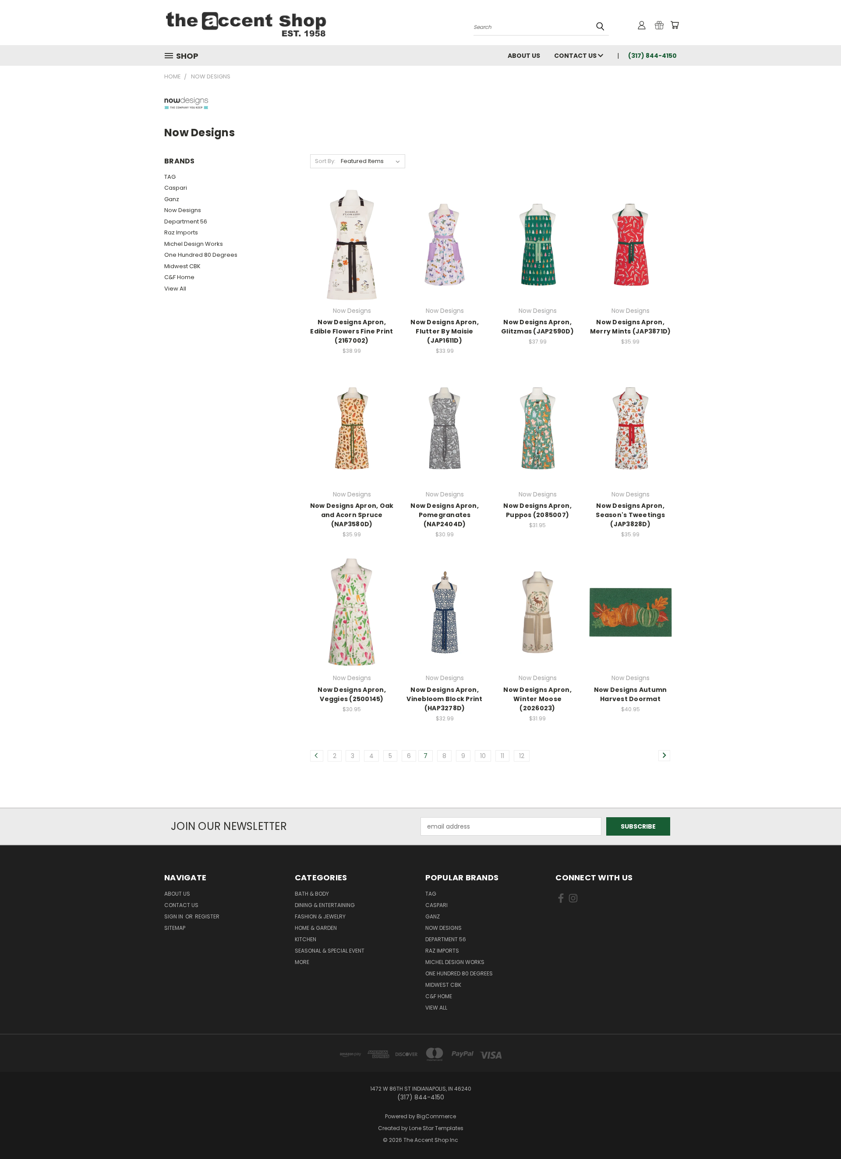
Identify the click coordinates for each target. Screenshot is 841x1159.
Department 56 (185, 221)
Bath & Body (312, 893)
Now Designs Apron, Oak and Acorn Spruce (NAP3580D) (352, 514)
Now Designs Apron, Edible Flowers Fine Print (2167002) (351, 331)
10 (483, 755)
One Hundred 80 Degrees (200, 255)
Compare (349, 252)
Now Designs (182, 210)
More (302, 962)
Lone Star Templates (436, 1128)
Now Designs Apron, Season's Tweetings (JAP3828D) (630, 514)
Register (207, 916)
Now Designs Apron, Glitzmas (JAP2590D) (537, 327)
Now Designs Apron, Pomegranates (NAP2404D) (444, 514)
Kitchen (305, 939)
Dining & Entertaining (325, 905)
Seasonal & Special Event (329, 950)
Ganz (171, 199)
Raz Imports (181, 232)
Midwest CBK (182, 266)
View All (175, 288)
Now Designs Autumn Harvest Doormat (630, 694)
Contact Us (576, 55)
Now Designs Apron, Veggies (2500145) (352, 694)
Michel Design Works (193, 244)
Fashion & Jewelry (320, 916)
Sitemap (174, 928)
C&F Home (179, 277)
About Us (524, 55)
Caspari (175, 188)
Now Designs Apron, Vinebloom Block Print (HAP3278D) (444, 698)
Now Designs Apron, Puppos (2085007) (537, 510)
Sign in (174, 916)
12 (521, 755)
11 (502, 755)
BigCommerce (436, 1116)
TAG (170, 177)
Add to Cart (445, 627)
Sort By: (325, 161)
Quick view (352, 235)
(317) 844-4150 (652, 55)
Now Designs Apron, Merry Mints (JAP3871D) (630, 327)
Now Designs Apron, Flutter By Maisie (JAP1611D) (444, 331)
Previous (818, 1131)
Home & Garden (316, 928)
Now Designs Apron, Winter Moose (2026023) (537, 698)
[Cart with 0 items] (674, 25)
